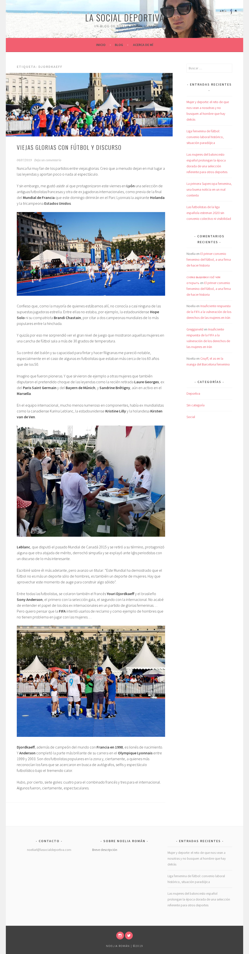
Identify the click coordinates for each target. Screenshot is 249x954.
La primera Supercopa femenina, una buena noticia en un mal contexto (209, 189)
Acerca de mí (143, 45)
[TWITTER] (129, 935)
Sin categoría (196, 405)
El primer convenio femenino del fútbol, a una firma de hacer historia (209, 259)
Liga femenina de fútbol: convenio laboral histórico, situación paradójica (205, 137)
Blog (119, 45)
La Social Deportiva (124, 17)
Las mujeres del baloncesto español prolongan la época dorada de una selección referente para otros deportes (199, 899)
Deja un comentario (47, 160)
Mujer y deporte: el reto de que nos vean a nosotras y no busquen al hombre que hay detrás (197, 858)
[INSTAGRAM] (120, 935)
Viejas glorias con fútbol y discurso (69, 147)
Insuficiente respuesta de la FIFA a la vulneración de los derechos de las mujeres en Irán (209, 312)
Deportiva (193, 393)
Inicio (101, 45)
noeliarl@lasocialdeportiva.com (49, 849)
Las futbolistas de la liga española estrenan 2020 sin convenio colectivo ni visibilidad (209, 213)
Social (191, 417)
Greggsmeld (195, 329)
